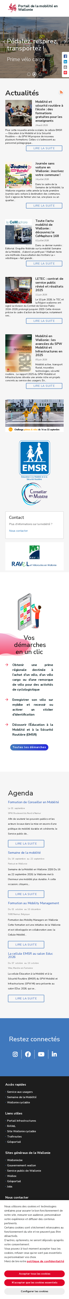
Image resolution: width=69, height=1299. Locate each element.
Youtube (41, 1054)
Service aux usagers (20, 1092)
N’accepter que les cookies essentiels (34, 1282)
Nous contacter (18, 531)
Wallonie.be (14, 1160)
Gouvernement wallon (21, 1165)
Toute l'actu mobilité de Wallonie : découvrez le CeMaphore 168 (47, 228)
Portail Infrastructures (21, 1121)
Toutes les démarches (29, 747)
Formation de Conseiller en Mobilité (33, 802)
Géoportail (14, 1142)
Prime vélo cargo (26, 59)
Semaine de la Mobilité (21, 1097)
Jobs (9, 1186)
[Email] (65, 74)
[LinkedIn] (65, 63)
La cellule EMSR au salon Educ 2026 (30, 955)
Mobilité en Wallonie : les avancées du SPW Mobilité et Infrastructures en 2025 (48, 345)
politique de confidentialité (45, 1261)
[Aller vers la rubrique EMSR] (34, 460)
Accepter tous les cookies (34, 1273)
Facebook (28, 1054)
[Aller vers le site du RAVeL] (34, 556)
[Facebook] (65, 58)
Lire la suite (44, 148)
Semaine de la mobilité (24, 853)
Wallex (11, 1176)
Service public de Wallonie (24, 1170)
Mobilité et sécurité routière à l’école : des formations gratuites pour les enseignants (49, 111)
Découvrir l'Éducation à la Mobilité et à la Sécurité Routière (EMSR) (32, 730)
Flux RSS (61, 92)
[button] (65, 69)
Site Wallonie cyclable (21, 1131)
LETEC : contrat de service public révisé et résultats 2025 (49, 284)
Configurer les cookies (34, 1291)
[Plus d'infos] (34, 415)
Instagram (15, 1054)
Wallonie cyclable (18, 1102)
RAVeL (11, 1126)
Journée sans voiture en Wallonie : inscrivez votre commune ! (49, 169)
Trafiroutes (14, 1136)
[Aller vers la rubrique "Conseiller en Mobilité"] (34, 494)
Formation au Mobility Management (33, 903)
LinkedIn (54, 1054)
